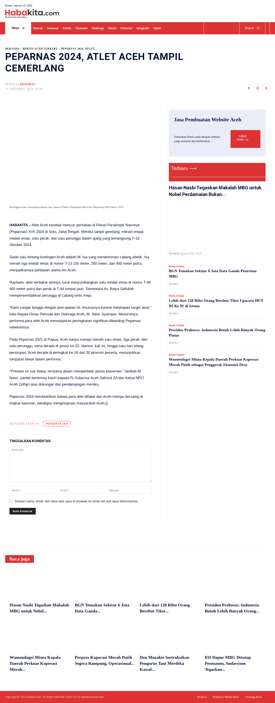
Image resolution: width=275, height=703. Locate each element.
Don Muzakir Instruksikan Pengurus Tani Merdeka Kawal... (164, 663)
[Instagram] (257, 88)
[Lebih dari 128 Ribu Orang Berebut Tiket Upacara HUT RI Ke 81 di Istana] (170, 582)
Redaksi (27, 84)
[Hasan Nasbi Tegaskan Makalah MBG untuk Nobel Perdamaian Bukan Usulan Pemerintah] (217, 225)
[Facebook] (249, 88)
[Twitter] (266, 88)
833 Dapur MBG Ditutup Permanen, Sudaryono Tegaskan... (228, 663)
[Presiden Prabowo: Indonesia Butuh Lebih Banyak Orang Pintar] (235, 582)
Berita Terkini (176, 266)
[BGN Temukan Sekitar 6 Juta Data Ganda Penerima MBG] (105, 582)
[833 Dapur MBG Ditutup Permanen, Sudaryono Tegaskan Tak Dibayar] (235, 634)
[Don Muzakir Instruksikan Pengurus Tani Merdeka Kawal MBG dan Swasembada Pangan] (170, 634)
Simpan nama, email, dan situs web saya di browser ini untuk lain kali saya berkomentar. (76, 501)
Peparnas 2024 (57, 423)
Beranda (12, 48)
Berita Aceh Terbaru (40, 48)
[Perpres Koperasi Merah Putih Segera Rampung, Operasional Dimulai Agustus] (105, 634)
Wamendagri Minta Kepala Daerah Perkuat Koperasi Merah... (35, 663)
